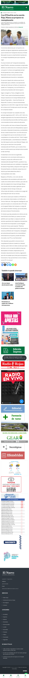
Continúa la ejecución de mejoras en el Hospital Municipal (13, 657)
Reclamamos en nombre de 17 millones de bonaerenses (7, 303)
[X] (5, 265)
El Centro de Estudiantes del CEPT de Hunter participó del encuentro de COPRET (15, 653)
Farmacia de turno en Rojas (9, 600)
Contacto (5, 605)
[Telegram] (7, 265)
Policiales (5, 632)
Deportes (5, 617)
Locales (4, 627)
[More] (15, 265)
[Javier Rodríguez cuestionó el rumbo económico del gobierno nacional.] (21, 277)
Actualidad (5, 614)
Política (4, 634)
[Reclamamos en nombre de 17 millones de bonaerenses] (8, 295)
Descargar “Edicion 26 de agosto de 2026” (14, 358)
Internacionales (6, 624)
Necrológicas (6, 602)
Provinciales (5, 637)
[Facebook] (2, 265)
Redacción (20, 27)
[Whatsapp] (13, 265)
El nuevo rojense (14, 667)
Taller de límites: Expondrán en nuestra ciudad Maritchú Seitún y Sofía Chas (13, 649)
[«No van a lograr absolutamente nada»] (8, 277)
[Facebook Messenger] (10, 265)
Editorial (5, 619)
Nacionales (5, 629)
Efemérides (5, 622)
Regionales (5, 639)
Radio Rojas (5, 597)
